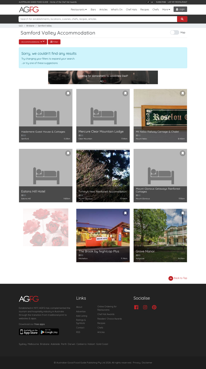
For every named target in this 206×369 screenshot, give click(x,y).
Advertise (81, 311)
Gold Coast (102, 344)
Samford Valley (45, 26)
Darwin (71, 344)
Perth (64, 344)
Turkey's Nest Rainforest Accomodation (103, 191)
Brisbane (30, 26)
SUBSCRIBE (161, 2)
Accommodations (30, 41)
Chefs (155, 9)
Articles (103, 9)
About (79, 307)
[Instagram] (152, 2)
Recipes (144, 9)
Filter (55, 41)
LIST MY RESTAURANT (177, 2)
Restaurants (78, 9)
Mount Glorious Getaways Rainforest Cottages (158, 190)
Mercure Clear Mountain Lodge (101, 131)
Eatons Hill (26, 198)
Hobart (91, 344)
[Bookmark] (68, 93)
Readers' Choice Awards (109, 318)
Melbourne (33, 344)
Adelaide (55, 344)
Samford (25, 138)
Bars (93, 9)
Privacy (137, 362)
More (165, 9)
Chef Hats (131, 9)
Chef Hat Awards (69, 2)
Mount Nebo (141, 138)
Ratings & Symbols (81, 322)
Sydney (23, 344)
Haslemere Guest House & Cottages (43, 131)
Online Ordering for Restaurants (107, 308)
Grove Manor (145, 251)
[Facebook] (148, 2)
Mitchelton (83, 258)
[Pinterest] (155, 307)
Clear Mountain (85, 138)
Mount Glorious (85, 198)
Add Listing (81, 316)
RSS (78, 332)
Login (181, 9)
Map (183, 32)
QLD (21, 26)
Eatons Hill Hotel (33, 191)
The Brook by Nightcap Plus (99, 251)
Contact (80, 327)
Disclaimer (147, 362)
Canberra (81, 344)
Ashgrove (140, 258)
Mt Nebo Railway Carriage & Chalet (157, 131)
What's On (116, 9)
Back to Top (180, 278)
